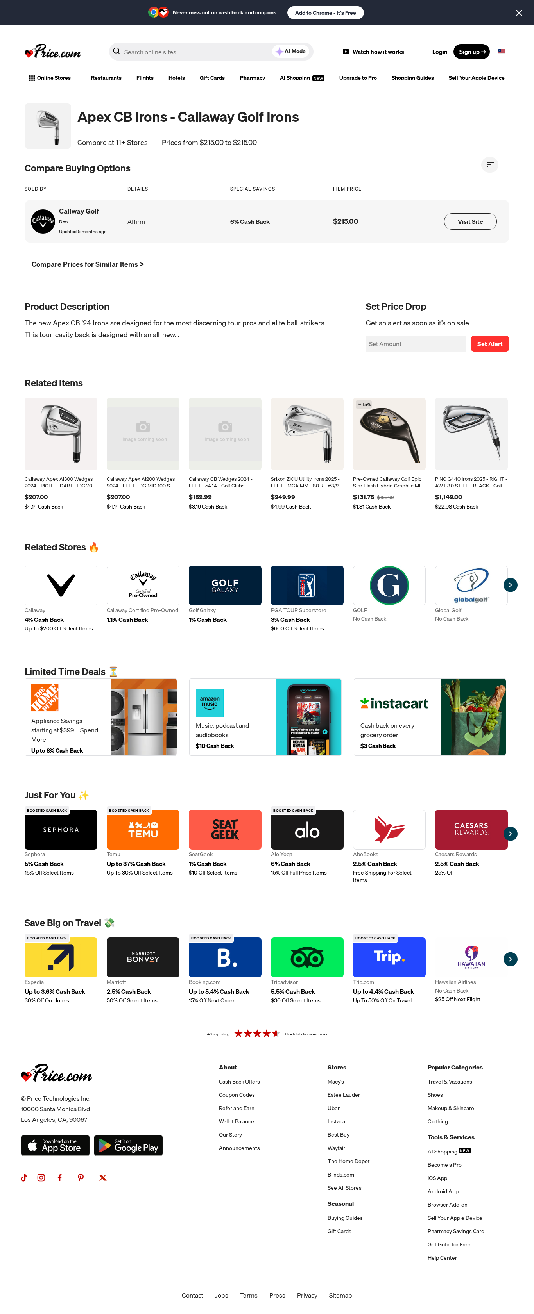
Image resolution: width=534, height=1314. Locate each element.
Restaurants (106, 77)
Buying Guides (345, 1218)
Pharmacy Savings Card (456, 1231)
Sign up (469, 51)
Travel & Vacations (450, 1081)
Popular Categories (455, 1067)
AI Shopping (295, 77)
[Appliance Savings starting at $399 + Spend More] (101, 717)
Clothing (438, 1121)
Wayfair (336, 1148)
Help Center (442, 1257)
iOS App (437, 1178)
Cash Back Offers (239, 1081)
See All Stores (345, 1188)
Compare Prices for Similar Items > (88, 264)
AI (295, 51)
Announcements (239, 1148)
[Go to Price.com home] (53, 51)
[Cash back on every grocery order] (430, 717)
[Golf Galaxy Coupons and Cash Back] (225, 599)
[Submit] (116, 53)
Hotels (176, 77)
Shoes (435, 1095)
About (228, 1067)
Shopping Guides (413, 77)
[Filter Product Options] (489, 165)
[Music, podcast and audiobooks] (265, 717)
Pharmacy (252, 77)
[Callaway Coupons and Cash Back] (61, 599)
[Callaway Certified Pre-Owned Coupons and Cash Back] (143, 599)
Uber (334, 1108)
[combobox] (211, 51)
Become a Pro (445, 1164)
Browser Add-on (448, 1204)
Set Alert (490, 344)
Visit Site (470, 221)
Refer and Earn (236, 1108)
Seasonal (341, 1203)
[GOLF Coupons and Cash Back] (389, 599)
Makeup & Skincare (451, 1108)
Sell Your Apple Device (477, 77)
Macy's (336, 1081)
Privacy (307, 1295)
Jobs (221, 1295)
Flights (145, 77)
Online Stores (54, 77)
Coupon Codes (237, 1095)
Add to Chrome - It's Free (325, 13)
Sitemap (340, 1295)
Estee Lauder (344, 1095)
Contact (192, 1295)
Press (277, 1295)
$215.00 (345, 221)
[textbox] (501, 51)
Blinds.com (341, 1174)
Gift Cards (212, 77)
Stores (337, 1067)
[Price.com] (56, 1090)
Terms (249, 1295)
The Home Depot (349, 1161)
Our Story (230, 1134)
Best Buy (338, 1134)
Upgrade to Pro (358, 77)
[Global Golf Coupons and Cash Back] (471, 599)
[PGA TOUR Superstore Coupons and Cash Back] (307, 599)
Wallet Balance (236, 1121)
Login (440, 51)
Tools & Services (451, 1137)
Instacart (338, 1121)
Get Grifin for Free (449, 1244)
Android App (443, 1191)
